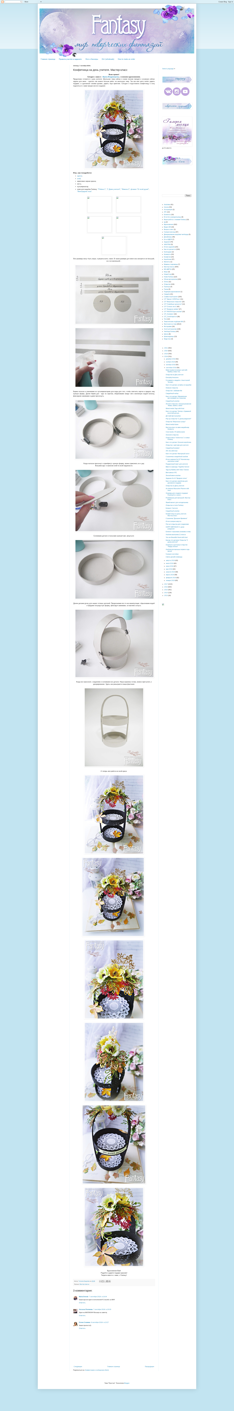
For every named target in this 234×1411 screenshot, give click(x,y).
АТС (165, 212)
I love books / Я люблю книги (175, 432)
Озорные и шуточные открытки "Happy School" (176, 545)
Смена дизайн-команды (174, 557)
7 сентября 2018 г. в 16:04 (98, 1296)
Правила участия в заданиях (70, 59)
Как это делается (170, 249)
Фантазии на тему (170, 324)
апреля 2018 (170, 572)
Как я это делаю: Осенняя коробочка (178, 442)
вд (165, 222)
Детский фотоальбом (173, 416)
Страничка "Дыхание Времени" (176, 518)
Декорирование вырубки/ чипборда (176, 234)
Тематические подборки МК (173, 321)
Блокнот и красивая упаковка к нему (178, 531)
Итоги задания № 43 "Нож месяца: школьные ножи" (178, 460)
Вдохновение (168, 224)
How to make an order (126, 59)
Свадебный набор (172, 393)
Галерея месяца (169, 232)
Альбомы (167, 204)
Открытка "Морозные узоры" (176, 422)
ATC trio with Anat (171, 451)
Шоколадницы (169, 336)
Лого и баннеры (91, 59)
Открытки (167, 284)
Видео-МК (167, 227)
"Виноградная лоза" (84, 191)
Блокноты (167, 214)
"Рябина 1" (102, 189)
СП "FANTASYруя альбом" (173, 311)
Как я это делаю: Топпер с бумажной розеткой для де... (178, 412)
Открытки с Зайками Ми (174, 391)
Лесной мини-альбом (173, 475)
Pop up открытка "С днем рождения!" (178, 419)
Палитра (167, 287)
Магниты (167, 262)
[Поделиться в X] (105, 1281)
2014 (166, 593)
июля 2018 (170, 563)
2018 (166, 356)
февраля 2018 (171, 578)
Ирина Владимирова (111, 77)
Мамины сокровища (171, 264)
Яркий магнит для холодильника (177, 502)
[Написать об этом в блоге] (102, 1281)
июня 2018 (170, 566)
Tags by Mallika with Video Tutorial (177, 470)
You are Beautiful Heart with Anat (176, 537)
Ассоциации (168, 209)
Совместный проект (171, 297)
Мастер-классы (84, 1284)
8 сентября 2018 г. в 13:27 (100, 1322)
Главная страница (48, 59)
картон (79, 176)
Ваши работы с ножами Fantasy (175, 219)
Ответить (82, 1303)
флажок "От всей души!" (140, 189)
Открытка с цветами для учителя (177, 445)
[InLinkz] (163, 604)
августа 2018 (170, 560)
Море (166, 272)
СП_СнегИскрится (170, 316)
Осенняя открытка (172, 435)
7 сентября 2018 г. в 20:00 (102, 1309)
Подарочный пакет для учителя (177, 464)
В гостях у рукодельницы (172, 217)
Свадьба (167, 294)
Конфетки (167, 257)
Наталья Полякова (86, 1309)
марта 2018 (170, 575)
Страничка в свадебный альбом (177, 456)
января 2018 (170, 580)
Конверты (167, 254)
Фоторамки (168, 326)
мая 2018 (169, 569)
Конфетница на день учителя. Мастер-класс (176, 514)
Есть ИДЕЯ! (168, 239)
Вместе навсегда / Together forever (177, 467)
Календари (168, 252)
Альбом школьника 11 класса (176, 534)
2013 (166, 595)
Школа (166, 334)
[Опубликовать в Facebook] (107, 1281)
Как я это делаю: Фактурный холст (178, 454)
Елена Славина (84, 1322)
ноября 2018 (170, 362)
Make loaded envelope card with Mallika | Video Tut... (176, 371)
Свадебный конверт (173, 448)
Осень (166, 282)
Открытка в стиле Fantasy (174, 505)
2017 (166, 584)
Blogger (126, 1383)
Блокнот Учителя (172, 508)
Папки (166, 289)
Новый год (167, 274)
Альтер (166, 207)
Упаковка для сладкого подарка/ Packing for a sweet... (177, 494)
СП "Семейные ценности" (173, 304)
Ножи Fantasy (168, 277)
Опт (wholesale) (108, 59)
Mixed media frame (172, 424)
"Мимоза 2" (125, 189)
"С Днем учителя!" (113, 189)
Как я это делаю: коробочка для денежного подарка (177, 482)
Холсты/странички (170, 329)
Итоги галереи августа (173, 521)
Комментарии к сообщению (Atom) (97, 1370)
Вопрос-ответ (168, 229)
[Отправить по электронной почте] (100, 1281)
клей (79, 179)
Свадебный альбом (172, 401)
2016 (166, 587)
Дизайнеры (168, 237)
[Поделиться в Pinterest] (109, 1281)
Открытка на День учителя (175, 486)
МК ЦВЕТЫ (168, 269)
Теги (165, 319)
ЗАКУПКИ (167, 244)
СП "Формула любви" (171, 309)
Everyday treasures (172, 377)
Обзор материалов (170, 279)
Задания (167, 242)
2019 (166, 354)
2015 (166, 590)
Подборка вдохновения (172, 292)
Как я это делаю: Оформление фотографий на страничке (176, 397)
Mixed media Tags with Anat (175, 408)
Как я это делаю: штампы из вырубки (178, 385)
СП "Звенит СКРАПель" (172, 299)
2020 (166, 351)
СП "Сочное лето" (170, 306)
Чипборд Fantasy (170, 331)
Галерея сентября (172, 554)
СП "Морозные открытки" (172, 302)
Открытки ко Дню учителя (174, 375)
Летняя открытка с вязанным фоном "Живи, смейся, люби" (178, 404)
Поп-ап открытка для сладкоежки (177, 524)
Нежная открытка (172, 388)
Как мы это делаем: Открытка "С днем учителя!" (177, 541)
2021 (166, 348)
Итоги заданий (169, 247)
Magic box (167, 339)
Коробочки (167, 259)
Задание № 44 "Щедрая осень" (176, 478)
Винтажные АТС (171, 472)
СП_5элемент (169, 314)
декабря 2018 (171, 359)
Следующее (78, 1366)
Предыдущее (149, 1366)
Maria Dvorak (83, 1296)
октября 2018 (171, 365)
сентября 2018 (171, 367)
